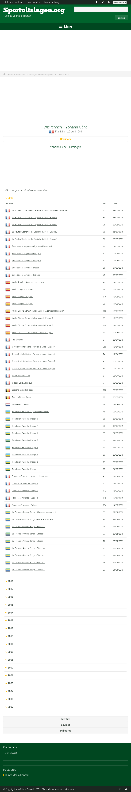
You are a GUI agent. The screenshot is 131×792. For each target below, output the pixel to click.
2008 (10, 659)
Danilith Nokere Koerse (21, 397)
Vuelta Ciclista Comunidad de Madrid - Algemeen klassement (38, 310)
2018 (10, 581)
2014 (10, 612)
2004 (10, 691)
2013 (10, 620)
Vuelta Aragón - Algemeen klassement (28, 282)
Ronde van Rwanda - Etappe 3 (25, 454)
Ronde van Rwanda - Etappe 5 (25, 440)
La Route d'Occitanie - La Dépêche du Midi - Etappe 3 (34, 224)
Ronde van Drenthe (20, 404)
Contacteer (11, 752)
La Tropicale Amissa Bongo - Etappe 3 (28, 555)
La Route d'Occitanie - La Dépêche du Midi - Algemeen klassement (40, 210)
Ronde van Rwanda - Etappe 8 (25, 418)
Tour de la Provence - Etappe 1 (25, 497)
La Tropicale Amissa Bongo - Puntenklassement (32, 519)
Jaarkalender (33, 2)
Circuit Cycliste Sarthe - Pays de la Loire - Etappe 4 (33, 346)
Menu (67, 26)
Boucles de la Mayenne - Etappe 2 (26, 260)
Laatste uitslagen (52, 2)
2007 (10, 667)
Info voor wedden (14, 2)
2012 (10, 628)
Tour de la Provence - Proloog (24, 505)
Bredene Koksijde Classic (22, 390)
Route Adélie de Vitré (21, 375)
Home (10, 74)
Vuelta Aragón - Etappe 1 (22, 303)
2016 (10, 597)
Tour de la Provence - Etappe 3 (25, 483)
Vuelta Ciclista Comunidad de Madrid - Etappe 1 (32, 332)
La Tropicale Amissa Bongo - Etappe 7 (28, 526)
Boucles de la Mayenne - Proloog (26, 275)
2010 (10, 644)
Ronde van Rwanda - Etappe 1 (25, 469)
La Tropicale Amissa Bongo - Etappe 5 (28, 541)
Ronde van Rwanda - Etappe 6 (25, 433)
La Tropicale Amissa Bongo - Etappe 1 (28, 569)
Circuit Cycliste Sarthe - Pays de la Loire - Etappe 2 (33, 361)
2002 (10, 707)
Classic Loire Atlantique (22, 382)
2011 (10, 636)
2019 (10, 198)
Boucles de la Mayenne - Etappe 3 (26, 253)
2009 (10, 652)
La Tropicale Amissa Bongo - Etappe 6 (28, 533)
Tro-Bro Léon (17, 339)
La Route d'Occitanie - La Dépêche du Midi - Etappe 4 (34, 217)
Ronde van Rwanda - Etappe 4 (25, 447)
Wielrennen (20, 74)
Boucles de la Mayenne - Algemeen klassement (32, 246)
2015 (10, 604)
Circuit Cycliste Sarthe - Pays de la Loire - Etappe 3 (33, 354)
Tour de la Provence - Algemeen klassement (30, 476)
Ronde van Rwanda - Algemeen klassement (30, 411)
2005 (10, 683)
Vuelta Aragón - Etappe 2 (22, 296)
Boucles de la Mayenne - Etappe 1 (26, 267)
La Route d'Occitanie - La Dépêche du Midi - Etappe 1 (34, 239)
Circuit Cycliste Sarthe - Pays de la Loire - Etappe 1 (33, 368)
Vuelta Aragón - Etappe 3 (22, 289)
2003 (10, 699)
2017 (10, 589)
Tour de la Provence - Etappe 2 (25, 490)
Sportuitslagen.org (15, 10)
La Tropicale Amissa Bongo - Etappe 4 (28, 548)
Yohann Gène (63, 74)
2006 (10, 675)
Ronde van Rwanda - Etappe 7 (25, 426)
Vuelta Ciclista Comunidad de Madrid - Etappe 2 (32, 325)
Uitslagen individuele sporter (41, 74)
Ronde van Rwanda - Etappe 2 (25, 462)
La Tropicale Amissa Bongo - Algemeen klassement (34, 512)
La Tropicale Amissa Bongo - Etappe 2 (28, 562)
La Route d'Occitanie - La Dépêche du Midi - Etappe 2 (34, 231)
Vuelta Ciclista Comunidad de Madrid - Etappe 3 (32, 318)
